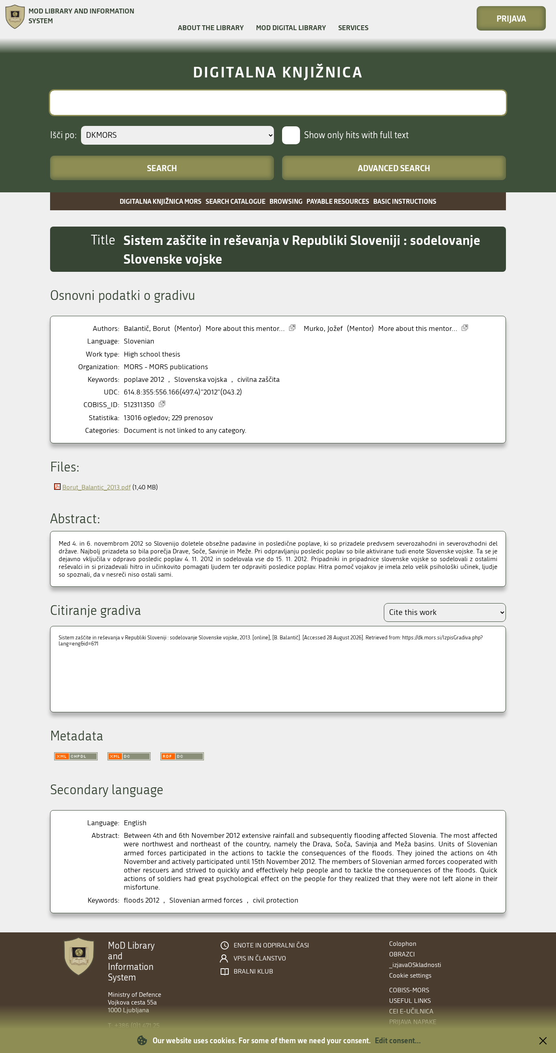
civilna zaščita (258, 379)
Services (353, 27)
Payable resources (337, 201)
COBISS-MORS (409, 990)
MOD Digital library (291, 27)
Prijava (511, 18)
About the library (211, 27)
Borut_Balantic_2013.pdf (96, 487)
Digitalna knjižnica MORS (160, 201)
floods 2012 (141, 900)
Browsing (285, 201)
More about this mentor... (245, 328)
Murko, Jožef (323, 328)
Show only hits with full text (356, 135)
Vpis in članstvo (260, 958)
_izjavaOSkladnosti (415, 965)
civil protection (275, 900)
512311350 (139, 405)
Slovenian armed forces (206, 900)
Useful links (410, 1001)
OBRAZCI (402, 954)
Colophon (402, 943)
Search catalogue (235, 201)
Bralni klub (253, 971)
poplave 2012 (144, 379)
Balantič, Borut (147, 328)
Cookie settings (410, 975)
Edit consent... (398, 1040)
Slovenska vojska (200, 379)
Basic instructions (404, 201)
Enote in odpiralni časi (271, 945)
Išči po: (63, 135)
